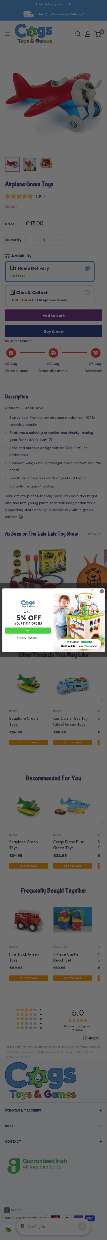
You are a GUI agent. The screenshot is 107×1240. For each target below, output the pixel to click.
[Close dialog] (102, 591)
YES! (27, 630)
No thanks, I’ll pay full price (27, 638)
